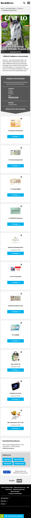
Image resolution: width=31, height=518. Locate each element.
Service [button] (3, 503)
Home (2, 8)
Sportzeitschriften (11, 8)
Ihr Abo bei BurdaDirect (15, 516)
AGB (28, 487)
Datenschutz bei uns (19, 487)
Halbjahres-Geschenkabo (10, 10)
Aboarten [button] (3, 501)
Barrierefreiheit (15, 491)
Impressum (8, 489)
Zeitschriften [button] (4, 498)
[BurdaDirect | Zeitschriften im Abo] (7, 3)
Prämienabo (7, 463)
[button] (28, 3)
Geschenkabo (18, 459)
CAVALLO (20, 8)
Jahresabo (7, 459)
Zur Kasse (15, 136)
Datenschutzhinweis (19, 489)
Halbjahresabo (19, 463)
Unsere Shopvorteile (7, 487)
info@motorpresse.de (8, 448)
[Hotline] (2, 516)
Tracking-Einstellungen (15, 493)
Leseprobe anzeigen (15, 51)
